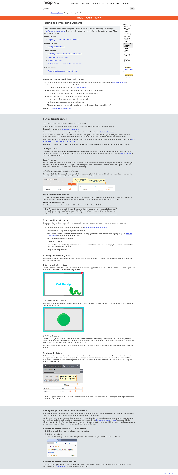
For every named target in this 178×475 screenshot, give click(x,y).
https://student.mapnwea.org (54, 31)
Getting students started (56, 47)
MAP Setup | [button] (86, 3)
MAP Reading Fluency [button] (123, 3)
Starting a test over (55, 60)
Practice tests (81, 87)
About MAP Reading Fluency (127, 30)
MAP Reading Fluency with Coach (127, 55)
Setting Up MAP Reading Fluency (127, 40)
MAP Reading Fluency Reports (127, 50)
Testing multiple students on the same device (64, 64)
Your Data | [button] (110, 3)
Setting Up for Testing (119, 82)
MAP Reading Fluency (57, 13)
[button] (132, 8)
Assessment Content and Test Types (127, 35)
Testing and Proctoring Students (127, 45)
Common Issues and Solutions (127, 61)
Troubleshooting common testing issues (62, 71)
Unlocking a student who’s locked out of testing (65, 54)
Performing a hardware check (106, 420)
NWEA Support (129, 69)
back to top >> (168, 473)
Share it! (127, 77)
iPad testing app (125, 153)
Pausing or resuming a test (58, 57)
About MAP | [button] (75, 3)
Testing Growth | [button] (98, 3)
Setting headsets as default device (95, 227)
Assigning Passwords (107, 132)
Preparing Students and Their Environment (63, 40)
